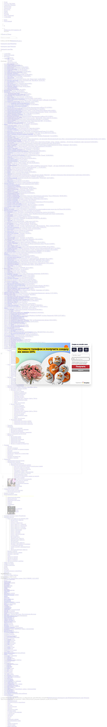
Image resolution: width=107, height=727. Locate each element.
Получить (80, 366)
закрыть (80, 370)
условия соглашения (82, 363)
